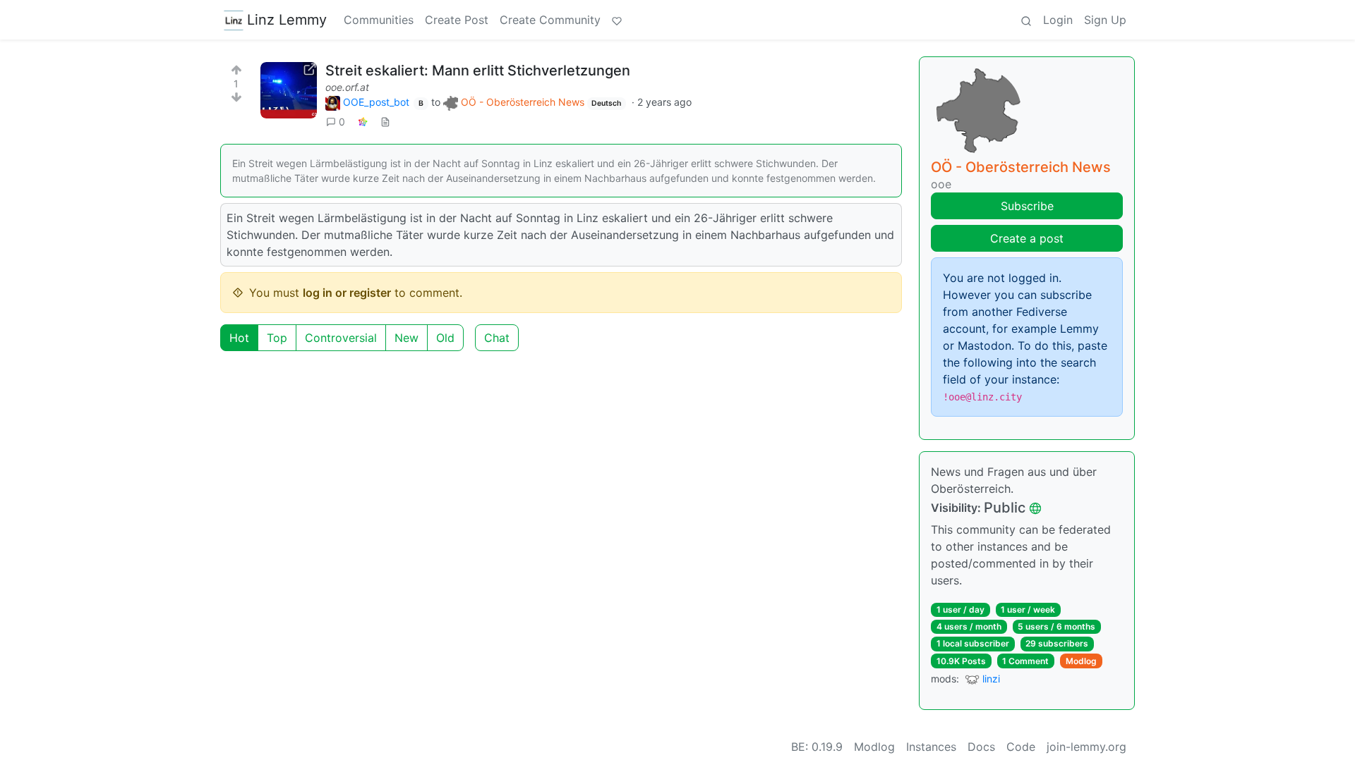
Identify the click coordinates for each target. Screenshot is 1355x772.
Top (277, 338)
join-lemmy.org (1086, 747)
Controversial (341, 338)
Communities (379, 20)
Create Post (456, 20)
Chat (497, 338)
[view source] (385, 122)
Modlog (1081, 661)
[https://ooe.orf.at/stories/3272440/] (288, 90)
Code (1020, 747)
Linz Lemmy (287, 19)
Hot (239, 338)
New (406, 338)
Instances (931, 747)
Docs (981, 747)
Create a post (1027, 238)
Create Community (550, 20)
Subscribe (1027, 206)
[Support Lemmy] (616, 20)
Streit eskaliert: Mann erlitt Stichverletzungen (477, 70)
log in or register (347, 293)
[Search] (1026, 20)
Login (1058, 20)
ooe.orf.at (347, 87)
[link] (362, 122)
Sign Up (1105, 20)
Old (445, 338)
